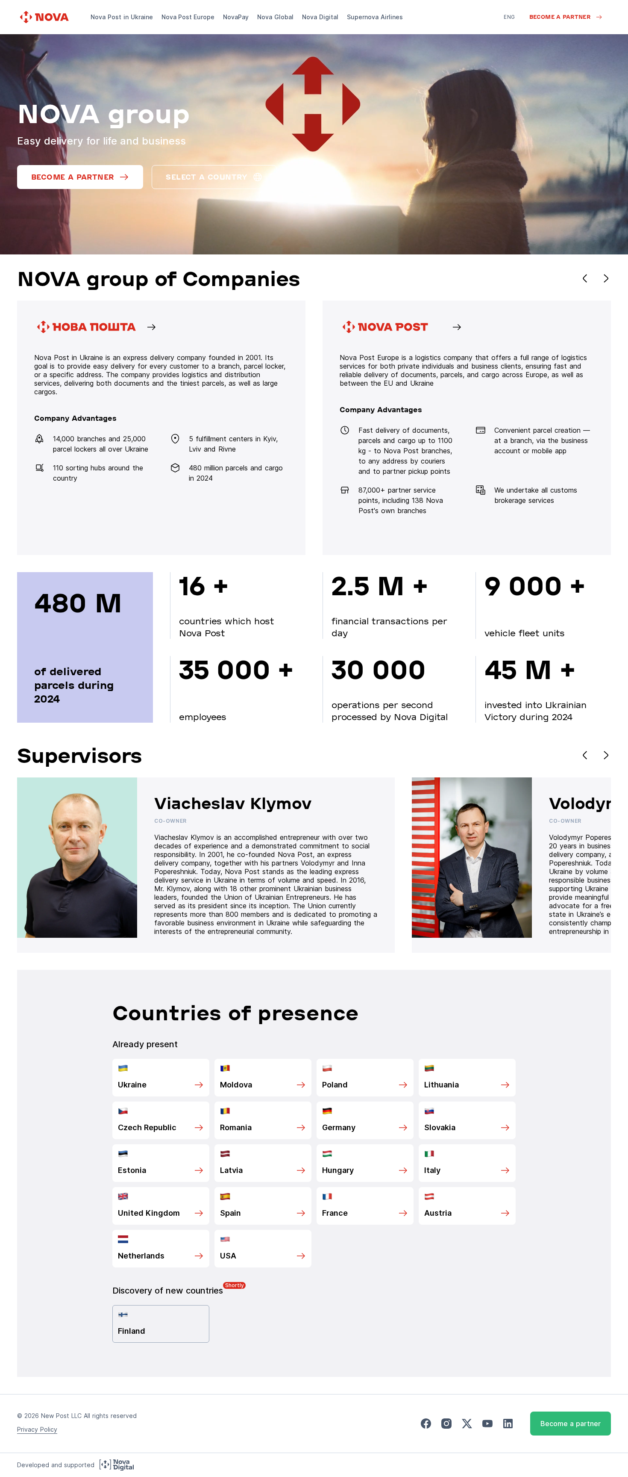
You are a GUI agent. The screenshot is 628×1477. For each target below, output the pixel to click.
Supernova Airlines (375, 17)
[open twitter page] (467, 1423)
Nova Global (275, 17)
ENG (509, 17)
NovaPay (236, 17)
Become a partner (570, 1423)
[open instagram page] (446, 1423)
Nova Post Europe (187, 17)
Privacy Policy (37, 1429)
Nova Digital (320, 17)
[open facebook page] (426, 1423)
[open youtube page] (487, 1423)
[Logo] (45, 17)
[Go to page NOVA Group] (161, 428)
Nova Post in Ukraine (122, 17)
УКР (509, 29)
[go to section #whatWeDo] (467, 428)
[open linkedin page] (508, 1423)
